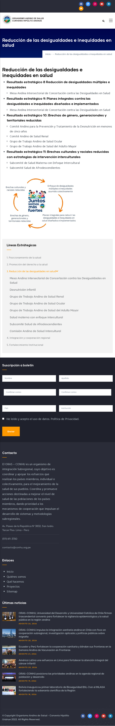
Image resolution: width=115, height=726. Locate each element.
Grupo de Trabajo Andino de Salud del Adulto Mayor (44, 310)
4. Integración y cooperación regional (28, 338)
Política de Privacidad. (65, 419)
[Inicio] (23, 20)
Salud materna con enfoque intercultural (36, 317)
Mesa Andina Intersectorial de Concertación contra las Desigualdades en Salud (58, 280)
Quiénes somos (16, 577)
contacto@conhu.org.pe (16, 547)
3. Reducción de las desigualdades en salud (31, 271)
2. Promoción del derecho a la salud (27, 264)
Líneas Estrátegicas (21, 245)
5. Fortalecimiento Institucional (25, 345)
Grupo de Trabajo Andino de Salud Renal (37, 296)
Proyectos (13, 586)
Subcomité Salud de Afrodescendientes (36, 324)
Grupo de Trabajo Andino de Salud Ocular (37, 303)
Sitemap (12, 591)
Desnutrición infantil (23, 290)
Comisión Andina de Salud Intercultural (35, 331)
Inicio (48, 54)
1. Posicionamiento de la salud (24, 258)
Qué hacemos (15, 581)
